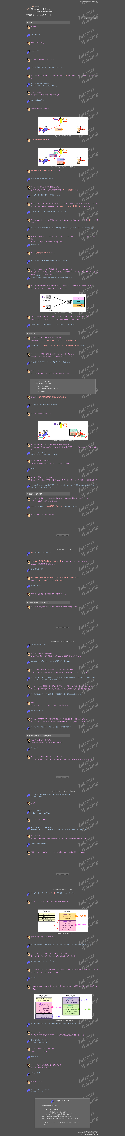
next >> (95, 18)
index (91, 18)
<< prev (87, 18)
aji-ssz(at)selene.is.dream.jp (91, 1134)
